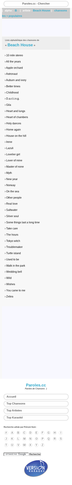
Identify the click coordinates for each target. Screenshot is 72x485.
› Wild (8, 278)
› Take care (11, 228)
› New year (11, 179)
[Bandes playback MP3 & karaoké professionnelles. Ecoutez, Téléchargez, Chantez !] (36, 480)
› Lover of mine (13, 160)
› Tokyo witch (12, 240)
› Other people (13, 197)
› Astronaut (11, 73)
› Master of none (14, 166)
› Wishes (10, 284)
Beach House (41, 10)
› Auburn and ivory (15, 80)
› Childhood (12, 92)
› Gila (8, 104)
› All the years (13, 61)
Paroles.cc (36, 385)
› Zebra (9, 296)
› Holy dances (13, 123)
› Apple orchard (14, 67)
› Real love (11, 203)
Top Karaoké (15, 417)
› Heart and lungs (15, 111)
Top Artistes (14, 410)
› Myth (8, 172)
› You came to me (15, 290)
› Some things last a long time (22, 222)
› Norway (10, 185)
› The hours (11, 234)
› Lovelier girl (12, 154)
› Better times (12, 86)
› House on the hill (15, 135)
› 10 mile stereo (14, 55)
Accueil (11, 396)
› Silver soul (12, 216)
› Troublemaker (14, 247)
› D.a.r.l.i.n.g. (12, 98)
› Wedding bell (13, 271)
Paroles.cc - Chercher (36, 3)
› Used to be (12, 259)
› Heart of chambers (16, 117)
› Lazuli (9, 148)
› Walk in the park (15, 265)
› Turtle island (13, 253)
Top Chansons (16, 403)
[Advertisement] (36, 27)
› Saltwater (11, 209)
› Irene (8, 141)
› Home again (13, 129)
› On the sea (12, 191)
